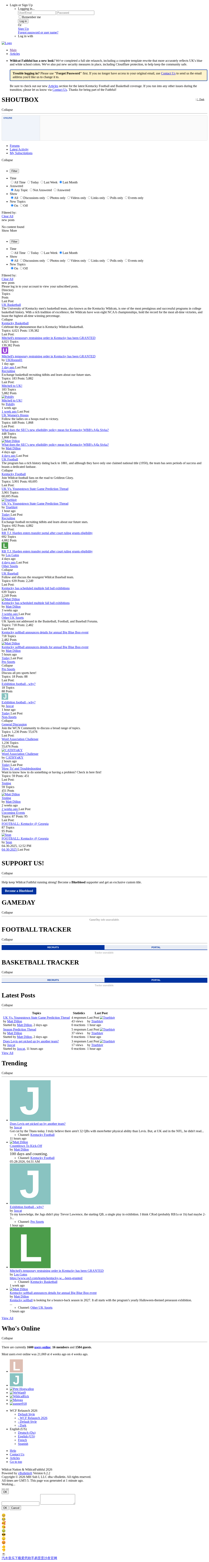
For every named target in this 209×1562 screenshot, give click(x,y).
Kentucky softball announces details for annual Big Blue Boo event (45, 632)
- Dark (22, 1425)
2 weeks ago (10, 809)
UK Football (10, 459)
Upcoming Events (13, 812)
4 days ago (9, 455)
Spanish (23, 1443)
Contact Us (168, 73)
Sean (9, 842)
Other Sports (10, 566)
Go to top (16, 1461)
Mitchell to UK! (12, 385)
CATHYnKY (14, 757)
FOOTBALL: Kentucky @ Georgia (25, 823)
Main (13, 50)
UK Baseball (10, 573)
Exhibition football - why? (19, 684)
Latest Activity (19, 149)
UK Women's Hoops (15, 415)
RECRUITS (53, 947)
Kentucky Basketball (15, 323)
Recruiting (8, 371)
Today (6, 514)
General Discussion (14, 724)
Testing (6, 783)
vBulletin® (25, 1473)
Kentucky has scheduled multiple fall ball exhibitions (36, 588)
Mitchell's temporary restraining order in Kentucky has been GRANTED (49, 338)
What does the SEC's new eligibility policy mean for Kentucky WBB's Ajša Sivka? (55, 430)
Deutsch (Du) (27, 1432)
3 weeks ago (10, 614)
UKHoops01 (14, 360)
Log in (23, 21)
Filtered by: (9, 212)
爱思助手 (27, 1558)
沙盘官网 (50, 1558)
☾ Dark (200, 99)
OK (5, 1492)
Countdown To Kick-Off (26, 1146)
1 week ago (9, 411)
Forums (15, 145)
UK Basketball (11, 305)
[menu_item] (104, 1515)
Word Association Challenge (20, 739)
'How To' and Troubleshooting (21, 768)
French (22, 1440)
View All (7, 1053)
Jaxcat (10, 706)
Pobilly (10, 404)
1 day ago (8, 367)
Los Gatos (12, 555)
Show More (9, 230)
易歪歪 (39, 1558)
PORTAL (156, 947)
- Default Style (27, 1421)
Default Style (26, 1414)
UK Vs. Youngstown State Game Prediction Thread (35, 489)
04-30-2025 (10, 849)
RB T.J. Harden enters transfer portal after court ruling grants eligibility (47, 533)
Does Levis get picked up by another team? (31, 1041)
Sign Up (23, 28)
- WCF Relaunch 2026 (32, 1418)
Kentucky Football (14, 474)
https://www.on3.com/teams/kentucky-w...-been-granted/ (46, 1278)
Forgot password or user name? (38, 32)
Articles (15, 53)
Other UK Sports (13, 617)
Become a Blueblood (19, 891)
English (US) (26, 1436)
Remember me (31, 17)
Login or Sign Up (21, 5)
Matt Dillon (13, 448)
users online (42, 1347)
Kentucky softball (21, 1300)
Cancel (15, 1507)
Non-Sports (9, 717)
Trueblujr (12, 507)
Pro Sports (8, 662)
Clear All (7, 216)
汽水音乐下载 (11, 1558)
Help (13, 1450)
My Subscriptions (21, 153)
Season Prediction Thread (19, 1029)
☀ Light (191, 99)
